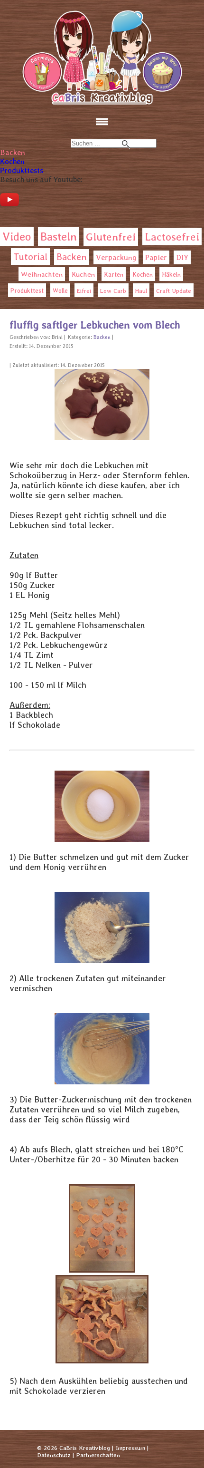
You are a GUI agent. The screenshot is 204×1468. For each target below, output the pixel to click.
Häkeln (171, 274)
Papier (156, 257)
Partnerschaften (98, 1454)
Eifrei (84, 290)
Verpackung (116, 257)
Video (16, 236)
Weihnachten (42, 274)
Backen (12, 152)
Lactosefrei (172, 236)
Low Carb (113, 290)
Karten (113, 274)
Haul (141, 290)
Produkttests (21, 170)
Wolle (60, 290)
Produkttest (27, 290)
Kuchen (83, 274)
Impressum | (132, 1447)
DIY (182, 257)
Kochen (12, 161)
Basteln (58, 236)
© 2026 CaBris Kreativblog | (75, 1447)
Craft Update (173, 290)
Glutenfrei (111, 236)
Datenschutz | (55, 1454)
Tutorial (30, 256)
